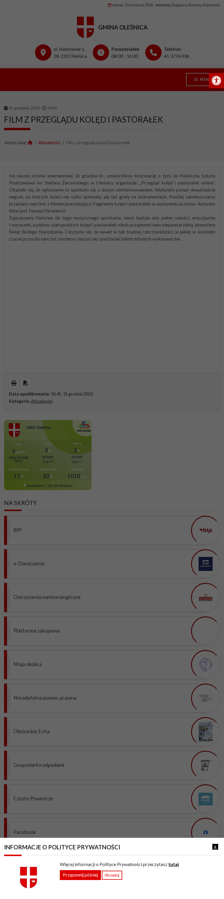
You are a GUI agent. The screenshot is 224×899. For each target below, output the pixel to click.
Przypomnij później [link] (80, 874)
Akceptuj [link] (112, 875)
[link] (216, 80)
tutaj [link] (173, 864)
